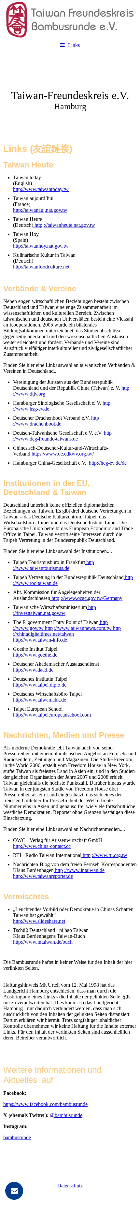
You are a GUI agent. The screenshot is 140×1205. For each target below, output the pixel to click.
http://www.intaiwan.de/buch (43, 942)
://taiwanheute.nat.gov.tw (69, 225)
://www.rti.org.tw (109, 855)
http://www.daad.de (33, 670)
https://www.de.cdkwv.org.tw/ (63, 454)
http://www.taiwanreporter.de (43, 876)
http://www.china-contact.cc (42, 846)
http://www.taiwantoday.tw (41, 189)
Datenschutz (70, 1185)
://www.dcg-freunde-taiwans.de (45, 439)
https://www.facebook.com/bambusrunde (45, 1104)
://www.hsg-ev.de (31, 409)
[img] (70, 19)
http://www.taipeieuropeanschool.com (52, 715)
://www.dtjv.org (29, 394)
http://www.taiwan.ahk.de (39, 700)
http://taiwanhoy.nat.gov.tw (41, 246)
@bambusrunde (66, 1115)
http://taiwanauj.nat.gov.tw (40, 210)
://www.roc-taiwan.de (35, 583)
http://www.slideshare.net (39, 921)
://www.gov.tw (28, 628)
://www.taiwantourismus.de (41, 568)
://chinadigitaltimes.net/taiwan (43, 634)
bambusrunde (17, 1137)
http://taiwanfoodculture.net (41, 266)
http (37, 225)
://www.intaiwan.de (84, 870)
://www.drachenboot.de (37, 424)
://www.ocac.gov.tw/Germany (91, 598)
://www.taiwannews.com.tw (83, 628)
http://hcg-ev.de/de (108, 463)
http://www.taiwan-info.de (40, 640)
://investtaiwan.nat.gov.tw (39, 613)
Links (74, 45)
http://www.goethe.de (35, 655)
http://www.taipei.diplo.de (39, 685)
